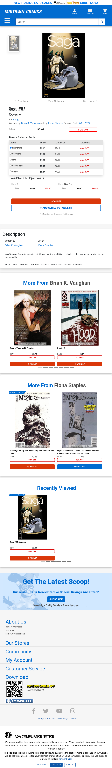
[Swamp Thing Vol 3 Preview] (32, 318)
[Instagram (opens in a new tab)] (73, 712)
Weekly (38, 605)
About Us (16, 622)
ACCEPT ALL (56, 765)
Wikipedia (10, 630)
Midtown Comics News (15, 634)
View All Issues (56, 101)
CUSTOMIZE (42, 765)
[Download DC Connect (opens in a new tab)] (57, 701)
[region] (11, 321)
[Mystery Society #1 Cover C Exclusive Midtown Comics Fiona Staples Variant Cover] (79, 420)
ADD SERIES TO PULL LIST (57, 207)
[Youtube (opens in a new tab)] (59, 712)
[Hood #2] (79, 318)
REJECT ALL (70, 765)
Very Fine (16, 153)
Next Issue (88, 101)
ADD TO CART (79, 467)
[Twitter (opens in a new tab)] (46, 712)
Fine (14, 159)
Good (15, 171)
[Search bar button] (101, 21)
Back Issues (71, 605)
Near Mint (17, 147)
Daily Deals (53, 605)
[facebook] (34, 712)
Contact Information (14, 627)
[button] (74, 12)
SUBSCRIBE (56, 599)
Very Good (17, 165)
